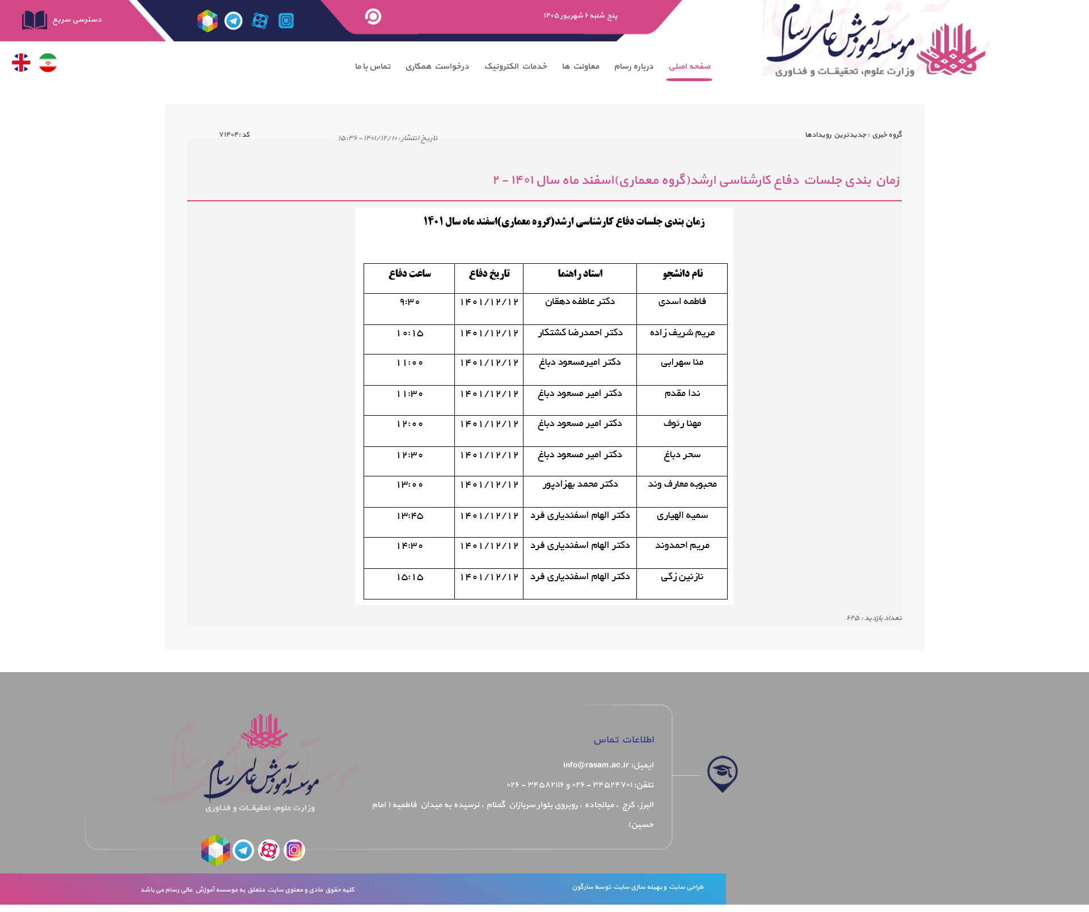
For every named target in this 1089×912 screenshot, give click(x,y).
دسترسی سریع (76, 20)
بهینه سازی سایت (637, 887)
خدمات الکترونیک (515, 66)
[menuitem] (689, 67)
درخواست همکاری (437, 66)
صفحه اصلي (689, 66)
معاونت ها (580, 66)
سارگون (583, 887)
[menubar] (532, 67)
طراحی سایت (684, 887)
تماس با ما (372, 66)
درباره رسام (633, 66)
